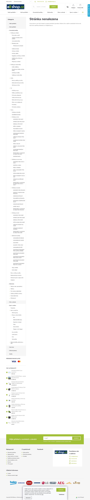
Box (14, 317)
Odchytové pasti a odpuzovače (17, 277)
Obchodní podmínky (18, 1)
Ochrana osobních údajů (13, 475)
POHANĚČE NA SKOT (17, 128)
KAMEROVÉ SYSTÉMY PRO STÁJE (19, 141)
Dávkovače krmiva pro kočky (18, 82)
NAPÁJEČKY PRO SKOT (18, 119)
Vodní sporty (14, 334)
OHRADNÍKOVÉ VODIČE (18, 240)
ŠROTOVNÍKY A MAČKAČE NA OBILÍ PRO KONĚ (19, 232)
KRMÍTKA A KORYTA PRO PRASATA (18, 193)
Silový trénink (16, 326)
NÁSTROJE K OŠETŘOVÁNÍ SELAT (19, 201)
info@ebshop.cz (74, 456)
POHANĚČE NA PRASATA (18, 198)
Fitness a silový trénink (16, 315)
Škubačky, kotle (15, 43)
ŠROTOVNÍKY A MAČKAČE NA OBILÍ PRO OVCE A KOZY (19, 184)
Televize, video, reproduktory (16, 286)
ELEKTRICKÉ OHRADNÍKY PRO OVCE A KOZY (18, 257)
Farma (12, 110)
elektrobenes (74, 461)
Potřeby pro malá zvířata (16, 64)
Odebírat (76, 438)
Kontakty (25, 456)
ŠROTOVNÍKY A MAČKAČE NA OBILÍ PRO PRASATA (19, 209)
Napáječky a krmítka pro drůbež (18, 55)
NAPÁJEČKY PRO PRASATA (19, 190)
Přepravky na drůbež (16, 61)
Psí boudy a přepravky (16, 95)
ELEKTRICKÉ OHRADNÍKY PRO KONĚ (18, 260)
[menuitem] (12, 12)
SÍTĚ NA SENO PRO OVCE (19, 173)
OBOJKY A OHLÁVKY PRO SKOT (19, 147)
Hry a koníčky (15, 332)
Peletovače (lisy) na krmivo (16, 275)
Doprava (9, 462)
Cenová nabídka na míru (12, 460)
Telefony (12, 288)
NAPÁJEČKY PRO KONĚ (18, 215)
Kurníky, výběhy (15, 53)
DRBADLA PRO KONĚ (18, 220)
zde (42, 494)
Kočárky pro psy (15, 90)
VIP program (10, 463)
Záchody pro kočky (16, 85)
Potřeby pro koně (15, 213)
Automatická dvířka (16, 41)
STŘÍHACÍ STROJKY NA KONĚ (18, 225)
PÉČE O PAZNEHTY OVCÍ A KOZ (19, 176)
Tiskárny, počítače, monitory (16, 293)
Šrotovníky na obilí (16, 35)
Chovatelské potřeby (13, 30)
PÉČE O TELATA (16, 143)
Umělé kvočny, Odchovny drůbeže (17, 59)
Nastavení (28, 497)
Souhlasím (60, 490)
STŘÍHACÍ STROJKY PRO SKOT (18, 137)
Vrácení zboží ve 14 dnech (13, 456)
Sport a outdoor (12, 305)
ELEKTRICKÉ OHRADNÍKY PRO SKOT (18, 254)
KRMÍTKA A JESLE (17, 165)
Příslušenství (13, 298)
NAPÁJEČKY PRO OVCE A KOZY (18, 162)
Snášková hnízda (15, 48)
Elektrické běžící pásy (17, 319)
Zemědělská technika (16, 114)
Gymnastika (14, 339)
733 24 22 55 (74, 458)
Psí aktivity (14, 104)
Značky (10, 354)
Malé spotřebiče (12, 27)
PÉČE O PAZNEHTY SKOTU (19, 131)
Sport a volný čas (14, 310)
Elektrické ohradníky (16, 235)
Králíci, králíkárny (15, 67)
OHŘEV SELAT (16, 206)
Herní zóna (11, 347)
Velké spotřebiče (12, 23)
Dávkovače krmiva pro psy (17, 100)
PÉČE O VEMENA (17, 126)
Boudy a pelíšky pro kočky (17, 80)
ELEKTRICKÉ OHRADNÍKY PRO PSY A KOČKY (18, 264)
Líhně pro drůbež (15, 51)
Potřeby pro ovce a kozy (17, 159)
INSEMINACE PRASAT (18, 196)
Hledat (54, 6)
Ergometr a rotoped (17, 322)
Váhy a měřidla (15, 267)
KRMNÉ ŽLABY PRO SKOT (18, 121)
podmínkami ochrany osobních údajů (63, 441)
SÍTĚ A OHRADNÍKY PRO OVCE (18, 170)
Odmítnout (61, 494)
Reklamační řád (11, 454)
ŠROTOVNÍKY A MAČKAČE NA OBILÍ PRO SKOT (19, 153)
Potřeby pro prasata (16, 187)
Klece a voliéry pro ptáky (16, 273)
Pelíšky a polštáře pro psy (17, 93)
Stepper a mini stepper (18, 329)
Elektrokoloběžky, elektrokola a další (17, 343)
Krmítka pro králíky (16, 72)
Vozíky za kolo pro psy (16, 97)
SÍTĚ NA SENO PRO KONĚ (19, 222)
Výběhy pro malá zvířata (17, 75)
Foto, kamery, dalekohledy (16, 291)
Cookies (9, 473)
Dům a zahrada (12, 302)
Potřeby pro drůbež (15, 33)
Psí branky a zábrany (16, 107)
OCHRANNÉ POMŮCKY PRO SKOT (18, 150)
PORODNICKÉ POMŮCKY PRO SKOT (18, 134)
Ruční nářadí (14, 270)
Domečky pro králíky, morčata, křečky (18, 70)
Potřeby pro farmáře (16, 112)
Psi (11, 88)
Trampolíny (13, 308)
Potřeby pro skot (15, 117)
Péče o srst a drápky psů (17, 102)
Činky (14, 324)
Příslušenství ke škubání (18, 45)
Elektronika (11, 284)
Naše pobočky (9, 1)
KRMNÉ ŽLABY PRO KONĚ (19, 217)
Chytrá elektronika (14, 295)
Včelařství (13, 280)
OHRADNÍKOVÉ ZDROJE (18, 238)
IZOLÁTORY (15, 242)
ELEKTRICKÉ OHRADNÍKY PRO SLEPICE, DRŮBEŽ (18, 250)
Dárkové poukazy (13, 350)
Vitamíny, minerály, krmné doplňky (17, 38)
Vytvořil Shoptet (81, 497)
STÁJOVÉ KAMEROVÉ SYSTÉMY (18, 229)
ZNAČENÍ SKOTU (16, 156)
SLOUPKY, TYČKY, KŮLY (18, 245)
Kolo (13, 337)
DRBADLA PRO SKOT (18, 124)
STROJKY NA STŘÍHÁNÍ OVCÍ (18, 180)
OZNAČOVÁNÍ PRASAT (18, 204)
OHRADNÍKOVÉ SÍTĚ (17, 247)
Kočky (12, 78)
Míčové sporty (15, 312)
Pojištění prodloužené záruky (13, 458)
